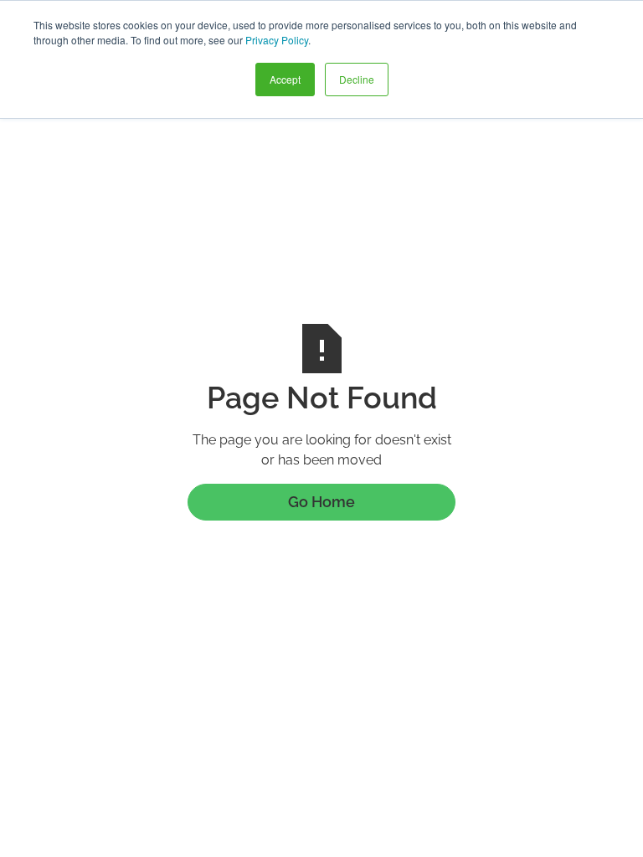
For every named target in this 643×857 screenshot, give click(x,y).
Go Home (321, 502)
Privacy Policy (276, 40)
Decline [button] (356, 79)
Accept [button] (285, 79)
